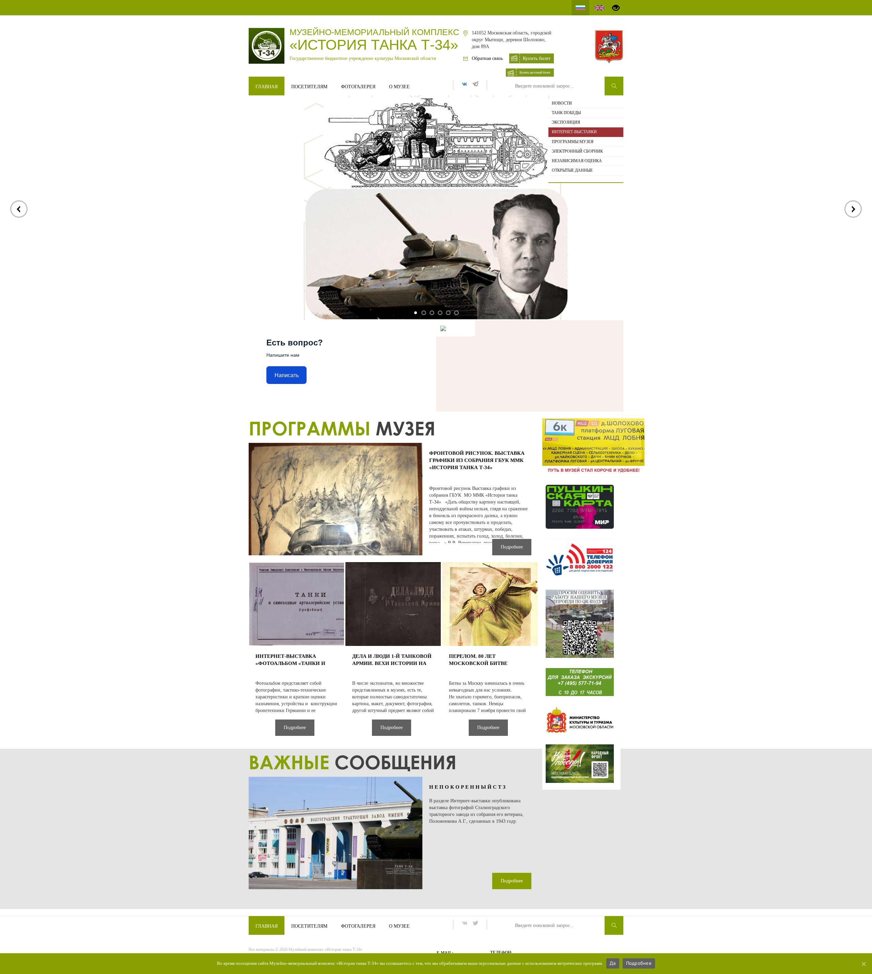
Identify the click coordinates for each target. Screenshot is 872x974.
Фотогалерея (358, 86)
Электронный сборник (577, 151)
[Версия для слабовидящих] (615, 7)
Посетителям (309, 86)
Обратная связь (487, 58)
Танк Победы (566, 112)
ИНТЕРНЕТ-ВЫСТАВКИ (574, 131)
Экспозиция (566, 122)
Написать (287, 375)
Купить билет (536, 58)
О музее (399, 86)
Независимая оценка (577, 160)
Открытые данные (572, 170)
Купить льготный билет (534, 72)
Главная (266, 86)
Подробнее (639, 963)
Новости (562, 103)
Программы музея (572, 141)
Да (613, 963)
